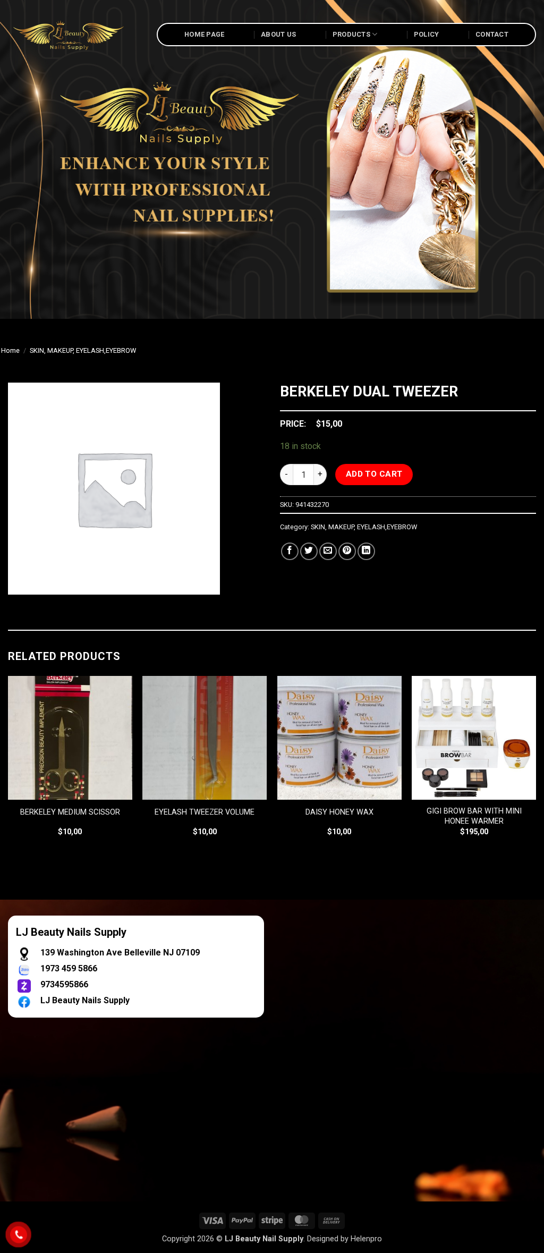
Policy (426, 34)
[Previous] (8, 765)
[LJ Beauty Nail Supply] (74, 35)
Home (10, 350)
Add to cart (374, 474)
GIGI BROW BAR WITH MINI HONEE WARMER (474, 816)
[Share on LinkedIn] (366, 551)
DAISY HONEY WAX (339, 812)
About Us (278, 34)
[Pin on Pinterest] (347, 551)
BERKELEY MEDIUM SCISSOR (70, 812)
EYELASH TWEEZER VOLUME (204, 812)
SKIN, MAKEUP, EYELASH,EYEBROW (83, 350)
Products (351, 34)
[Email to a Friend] (328, 551)
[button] (22, 581)
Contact (491, 34)
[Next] (535, 765)
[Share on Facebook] (290, 551)
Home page (204, 34)
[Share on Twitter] (309, 551)
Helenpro (366, 1238)
